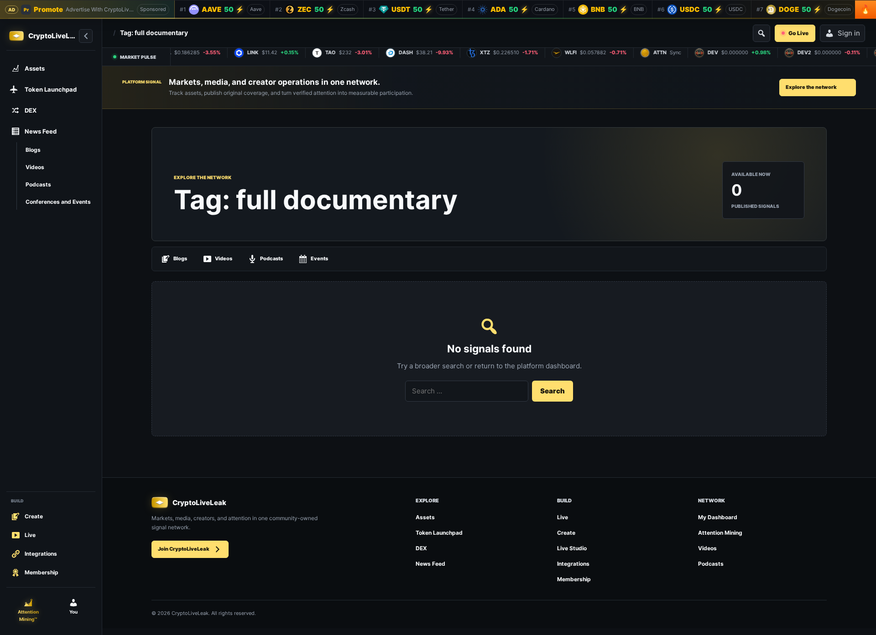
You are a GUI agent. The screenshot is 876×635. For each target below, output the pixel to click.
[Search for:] (466, 391)
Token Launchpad (439, 532)
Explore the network (811, 87)
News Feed (430, 563)
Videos (223, 258)
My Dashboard (717, 517)
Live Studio (572, 548)
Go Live (798, 33)
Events (319, 258)
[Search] (761, 33)
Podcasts (271, 258)
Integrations (573, 563)
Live (562, 517)
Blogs (180, 258)
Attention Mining (720, 532)
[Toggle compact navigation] (86, 36)
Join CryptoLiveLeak (183, 549)
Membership (574, 579)
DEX (421, 548)
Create (566, 532)
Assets (425, 517)
